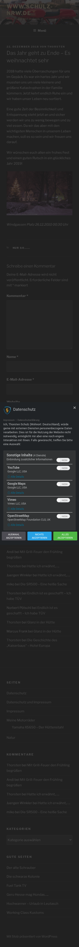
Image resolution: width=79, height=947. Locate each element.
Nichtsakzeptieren (39, 536)
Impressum (9, 420)
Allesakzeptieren (65, 536)
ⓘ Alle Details (15, 476)
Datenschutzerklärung (29, 420)
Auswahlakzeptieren (14, 536)
